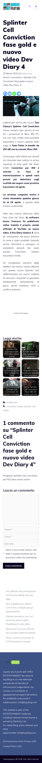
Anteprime (11, 402)
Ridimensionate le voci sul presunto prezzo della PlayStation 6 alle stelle (19, 620)
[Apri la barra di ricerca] (29, 6)
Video (6, 410)
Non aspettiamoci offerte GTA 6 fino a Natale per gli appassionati (19, 607)
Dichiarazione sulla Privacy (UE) (19, 741)
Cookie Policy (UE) (12, 746)
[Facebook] (5, 94)
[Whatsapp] (14, 94)
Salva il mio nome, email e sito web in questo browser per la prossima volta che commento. (21, 553)
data (20, 406)
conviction (16, 77)
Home (6, 77)
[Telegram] (19, 94)
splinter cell (29, 406)
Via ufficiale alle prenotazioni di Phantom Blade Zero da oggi (21, 595)
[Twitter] (10, 94)
